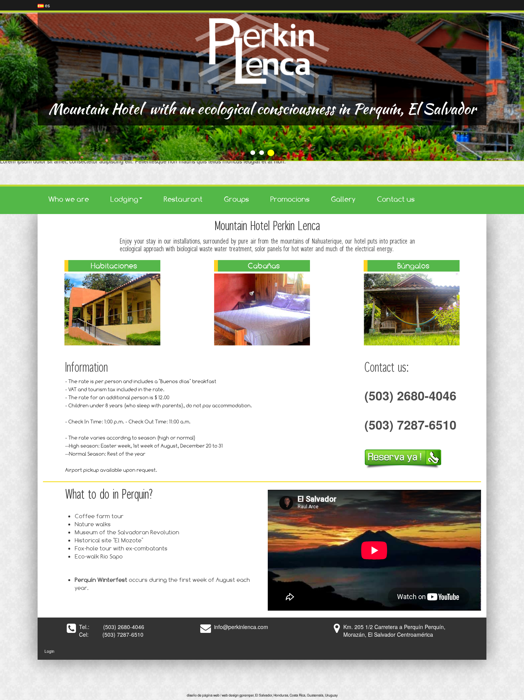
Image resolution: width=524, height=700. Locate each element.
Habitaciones (114, 265)
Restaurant (183, 199)
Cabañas (264, 265)
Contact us (396, 199)
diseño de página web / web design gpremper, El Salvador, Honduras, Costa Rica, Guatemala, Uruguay (262, 695)
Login (49, 651)
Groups (236, 199)
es (47, 5)
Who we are (68, 199)
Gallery (343, 199)
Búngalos (413, 265)
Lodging (124, 199)
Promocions (290, 199)
